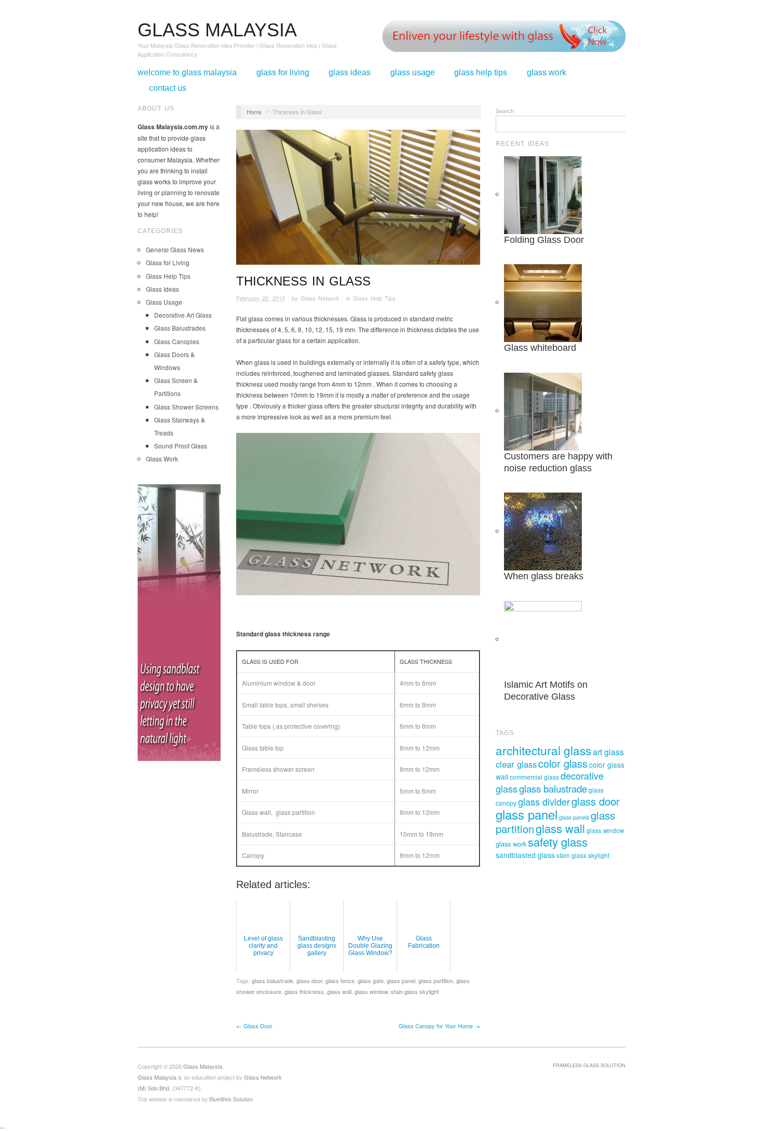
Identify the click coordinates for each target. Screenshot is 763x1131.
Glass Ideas (350, 73)
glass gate (371, 980)
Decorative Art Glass (183, 314)
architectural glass (543, 750)
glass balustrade (272, 980)
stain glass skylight (415, 991)
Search (505, 110)
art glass (608, 751)
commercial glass (534, 777)
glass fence (340, 980)
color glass (563, 763)
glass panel (401, 980)
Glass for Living (282, 73)
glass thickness (304, 991)
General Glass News (175, 249)
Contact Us (167, 88)
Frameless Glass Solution (589, 1065)
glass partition (435, 980)
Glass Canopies (176, 341)
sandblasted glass (525, 855)
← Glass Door (254, 1025)
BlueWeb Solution (231, 1099)
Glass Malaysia (157, 1077)
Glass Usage (412, 73)
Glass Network (320, 298)
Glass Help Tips (480, 73)
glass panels (574, 817)
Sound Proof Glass (180, 445)
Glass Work (546, 73)
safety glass (558, 842)
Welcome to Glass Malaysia (187, 73)
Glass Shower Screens (186, 406)
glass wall (339, 991)
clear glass (516, 764)
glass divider (544, 801)
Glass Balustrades (180, 327)
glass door (309, 980)
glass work (511, 844)
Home (254, 111)
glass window (371, 991)
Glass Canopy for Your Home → (439, 1025)
